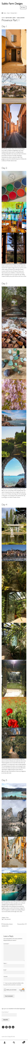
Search (14, 1042)
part (5, 919)
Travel (8, 13)
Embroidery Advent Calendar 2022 (7, 925)
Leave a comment (20, 17)
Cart (21, 1041)
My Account (4, 1042)
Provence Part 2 (21, 924)
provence (9, 919)
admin (14, 17)
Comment (6, 943)
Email (5, 970)
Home (4, 13)
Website (5, 976)
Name (5, 963)
